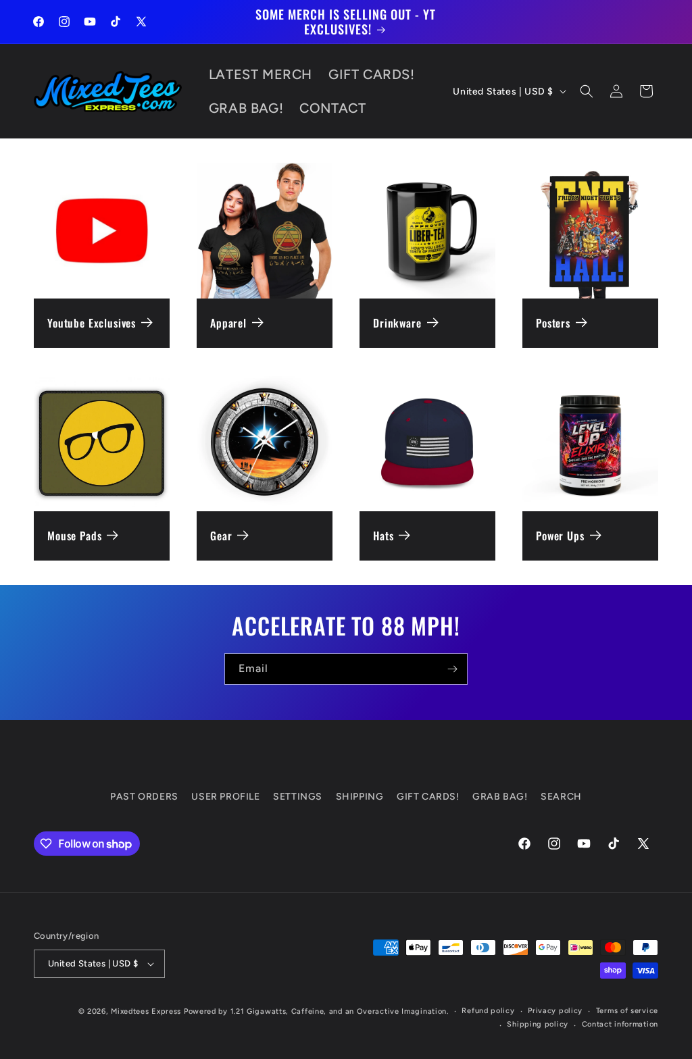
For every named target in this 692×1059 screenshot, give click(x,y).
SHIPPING (360, 796)
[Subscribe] (452, 669)
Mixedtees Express (146, 1011)
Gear (221, 536)
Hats (383, 536)
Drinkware (397, 323)
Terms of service (627, 1010)
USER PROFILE (225, 796)
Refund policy (488, 1010)
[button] (586, 91)
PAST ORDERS (144, 796)
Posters (553, 323)
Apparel (228, 323)
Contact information (620, 1024)
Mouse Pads (74, 536)
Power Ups (560, 536)
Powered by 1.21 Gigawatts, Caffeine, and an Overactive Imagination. (316, 1011)
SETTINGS (297, 796)
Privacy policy (555, 1010)
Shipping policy (537, 1024)
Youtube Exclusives (91, 323)
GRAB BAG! (499, 796)
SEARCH (561, 796)
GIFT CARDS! (428, 796)
